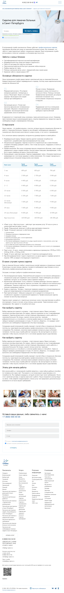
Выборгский (5, 477)
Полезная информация (36, 471)
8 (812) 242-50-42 (28, 2)
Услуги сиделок (23, 475)
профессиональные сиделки (47, 47)
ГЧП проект (48, 498)
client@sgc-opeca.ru (8, 557)
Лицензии (34, 475)
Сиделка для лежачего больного (22, 513)
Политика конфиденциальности (8, 590)
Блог (33, 485)
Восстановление (23, 483)
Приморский (5, 485)
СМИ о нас (35, 503)
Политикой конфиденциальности (10, 35)
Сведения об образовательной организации (49, 504)
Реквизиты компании (50, 494)
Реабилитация (23, 473)
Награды (47, 488)
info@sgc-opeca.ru (7, 548)
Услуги (21, 470)
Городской (5, 479)
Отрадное (5, 473)
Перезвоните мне (9, 543)
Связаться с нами (9, 542)
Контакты (34, 487)
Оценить (4, 578)
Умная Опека (22, 481)
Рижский (4, 487)
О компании (49, 470)
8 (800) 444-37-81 (7, 555)
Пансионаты (6, 470)
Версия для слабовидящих (39, 588)
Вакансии (47, 496)
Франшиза (47, 508)
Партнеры (47, 490)
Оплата (34, 483)
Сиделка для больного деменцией (22, 507)
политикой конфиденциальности (20, 441)
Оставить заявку (7, 545)
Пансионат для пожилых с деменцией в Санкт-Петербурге (9, 493)
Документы (35, 491)
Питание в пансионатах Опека (22, 490)
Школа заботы (36, 493)
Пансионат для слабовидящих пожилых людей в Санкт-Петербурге (9, 528)
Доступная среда (36, 477)
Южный (4, 489)
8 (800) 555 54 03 (8, 539)
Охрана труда (48, 500)
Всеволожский (6, 475)
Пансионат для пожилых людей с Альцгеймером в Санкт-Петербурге (9, 511)
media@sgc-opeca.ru (8, 561)
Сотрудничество (49, 492)
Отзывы (34, 489)
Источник (5, 481)
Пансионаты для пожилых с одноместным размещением (9, 502)
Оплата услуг (10, 535)
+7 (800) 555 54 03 (11, 416)
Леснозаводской (6, 483)
